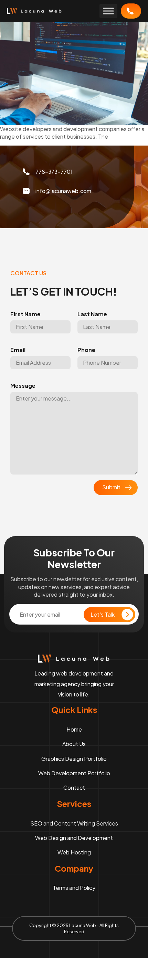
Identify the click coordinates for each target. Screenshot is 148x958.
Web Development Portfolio (74, 773)
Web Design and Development (74, 837)
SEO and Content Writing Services (74, 823)
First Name (25, 314)
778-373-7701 (131, 11)
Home (74, 729)
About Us (74, 743)
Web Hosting (74, 852)
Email (17, 350)
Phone (86, 350)
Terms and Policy (74, 887)
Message (22, 385)
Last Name (92, 314)
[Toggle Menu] (108, 11)
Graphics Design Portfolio (74, 758)
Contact (74, 787)
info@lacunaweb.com (63, 190)
